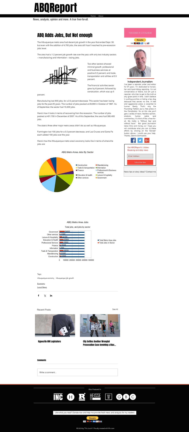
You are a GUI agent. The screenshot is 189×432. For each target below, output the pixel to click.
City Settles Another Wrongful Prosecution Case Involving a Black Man (99, 343)
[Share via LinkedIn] (51, 295)
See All (115, 309)
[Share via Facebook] (38, 295)
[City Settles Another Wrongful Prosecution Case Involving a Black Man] (100, 325)
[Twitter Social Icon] (140, 140)
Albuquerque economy (45, 278)
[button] (140, 33)
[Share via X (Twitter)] (45, 295)
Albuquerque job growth (65, 278)
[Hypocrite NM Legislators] (55, 325)
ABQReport (55, 7)
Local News (42, 287)
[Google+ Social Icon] (146, 140)
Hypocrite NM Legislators (49, 341)
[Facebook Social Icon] (133, 140)
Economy (41, 283)
